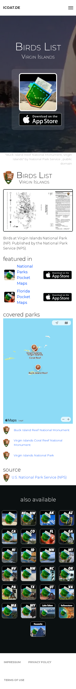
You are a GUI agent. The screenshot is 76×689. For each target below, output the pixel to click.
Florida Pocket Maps (23, 297)
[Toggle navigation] (70, 7)
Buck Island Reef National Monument (41, 430)
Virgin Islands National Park (34, 455)
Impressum (12, 662)
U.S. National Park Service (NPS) (39, 477)
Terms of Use (14, 680)
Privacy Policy (39, 662)
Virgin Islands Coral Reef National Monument (38, 442)
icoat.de (11, 8)
